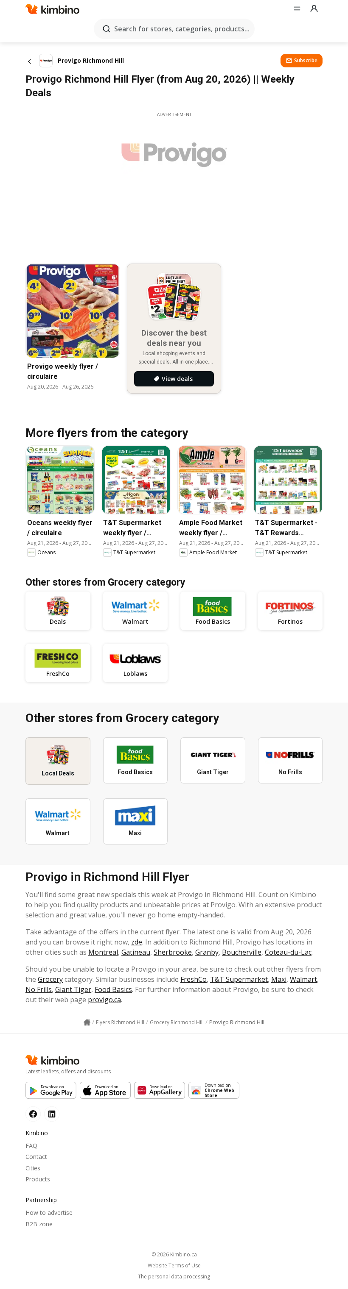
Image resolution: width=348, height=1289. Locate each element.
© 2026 (174, 1254)
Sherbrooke (173, 952)
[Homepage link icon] (87, 1022)
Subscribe (305, 60)
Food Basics (113, 989)
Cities (32, 1168)
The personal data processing (174, 1276)
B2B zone (39, 1224)
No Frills (38, 989)
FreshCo (193, 979)
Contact (36, 1157)
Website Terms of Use (174, 1265)
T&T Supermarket (239, 979)
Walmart (303, 979)
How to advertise (49, 1212)
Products (37, 1179)
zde (136, 942)
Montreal (103, 952)
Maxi (278, 979)
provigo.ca (104, 999)
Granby (207, 952)
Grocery (50, 979)
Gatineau (135, 952)
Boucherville (241, 952)
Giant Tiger (73, 989)
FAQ (31, 1146)
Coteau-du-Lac (288, 952)
